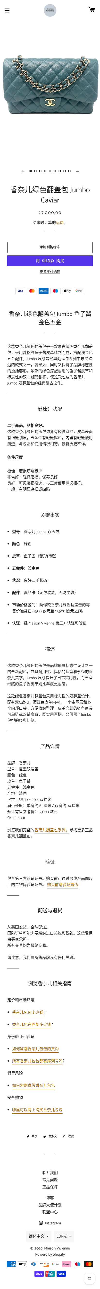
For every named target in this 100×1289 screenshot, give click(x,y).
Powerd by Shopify (50, 1254)
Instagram (52, 1223)
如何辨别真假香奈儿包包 (33, 1085)
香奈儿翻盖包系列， (51, 830)
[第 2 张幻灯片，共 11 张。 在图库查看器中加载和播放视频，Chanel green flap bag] (35, 171)
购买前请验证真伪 (62, 885)
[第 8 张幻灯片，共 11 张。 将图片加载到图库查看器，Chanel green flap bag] (64, 171)
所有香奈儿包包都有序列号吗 (37, 1061)
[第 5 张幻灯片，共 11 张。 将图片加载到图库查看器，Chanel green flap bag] (50, 171)
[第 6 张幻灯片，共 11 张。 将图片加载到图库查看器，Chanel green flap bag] (54, 171)
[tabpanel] (50, 93)
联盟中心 (50, 1212)
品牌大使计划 (50, 1205)
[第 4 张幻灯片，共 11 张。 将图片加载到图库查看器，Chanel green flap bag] (45, 171)
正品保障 (50, 1187)
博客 (50, 1198)
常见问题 (50, 1180)
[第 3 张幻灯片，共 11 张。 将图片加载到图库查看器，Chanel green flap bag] (40, 171)
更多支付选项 (50, 272)
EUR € (62, 1236)
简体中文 (36, 1236)
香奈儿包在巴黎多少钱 (31, 1024)
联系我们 (50, 1173)
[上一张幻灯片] (22, 171)
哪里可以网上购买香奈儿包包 (37, 1110)
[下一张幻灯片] (77, 171)
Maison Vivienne (57, 1248)
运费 (60, 223)
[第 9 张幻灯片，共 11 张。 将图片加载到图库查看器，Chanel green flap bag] (69, 171)
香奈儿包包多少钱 (27, 1012)
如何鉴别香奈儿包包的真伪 (35, 1049)
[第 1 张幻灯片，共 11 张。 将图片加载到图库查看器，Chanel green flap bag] (30, 171)
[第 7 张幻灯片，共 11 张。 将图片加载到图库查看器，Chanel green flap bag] (59, 171)
